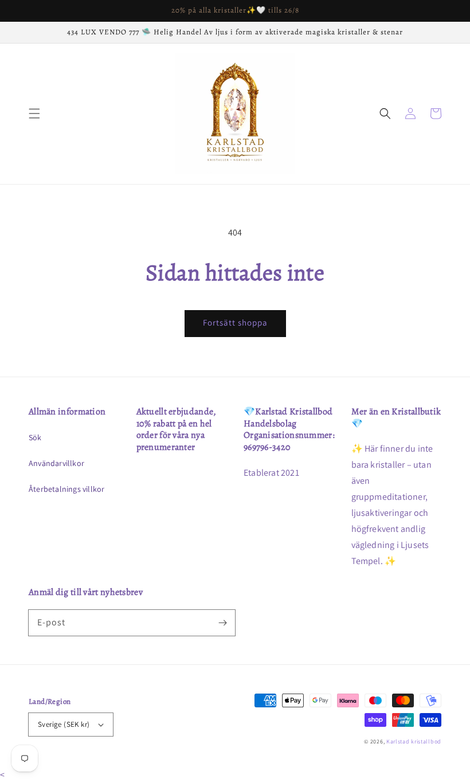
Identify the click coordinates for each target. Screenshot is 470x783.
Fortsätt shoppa (235, 322)
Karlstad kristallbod (413, 741)
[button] (34, 113)
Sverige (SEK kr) (63, 724)
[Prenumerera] (222, 622)
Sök (35, 437)
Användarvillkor (56, 463)
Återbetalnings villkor (66, 489)
